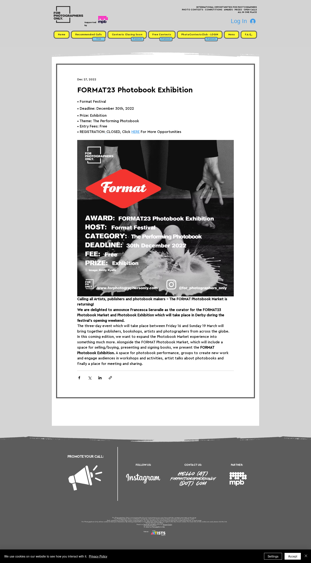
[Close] (305, 556)
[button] (231, 35)
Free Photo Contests (149, 536)
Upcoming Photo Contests (132, 536)
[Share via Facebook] (79, 378)
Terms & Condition (150, 524)
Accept (292, 556)
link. (225, 522)
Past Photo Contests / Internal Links (169, 536)
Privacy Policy (167, 524)
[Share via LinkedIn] (100, 378)
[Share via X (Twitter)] (90, 378)
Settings (273, 556)
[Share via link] (110, 378)
